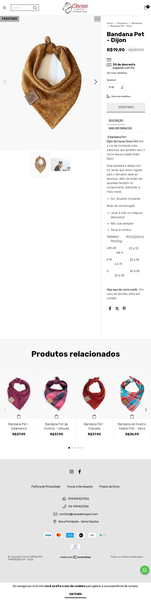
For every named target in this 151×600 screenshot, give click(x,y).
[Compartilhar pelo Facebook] (110, 308)
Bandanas (137, 23)
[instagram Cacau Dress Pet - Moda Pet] (71, 471)
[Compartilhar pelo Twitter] (117, 308)
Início (110, 23)
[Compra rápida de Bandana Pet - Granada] (94, 416)
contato (112, 298)
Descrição (116, 120)
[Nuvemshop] (75, 558)
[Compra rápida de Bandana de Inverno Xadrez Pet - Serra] (132, 416)
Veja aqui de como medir (122, 289)
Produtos (122, 23)
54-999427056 (78, 506)
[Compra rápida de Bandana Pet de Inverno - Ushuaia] (56, 416)
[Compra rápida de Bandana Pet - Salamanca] (19, 416)
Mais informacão (120, 128)
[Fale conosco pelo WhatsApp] (144, 570)
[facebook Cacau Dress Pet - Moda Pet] (79, 471)
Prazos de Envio (109, 486)
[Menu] (7, 8)
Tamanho (111, 80)
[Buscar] (35, 8)
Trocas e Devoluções (80, 486)
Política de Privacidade (45, 486)
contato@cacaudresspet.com (78, 514)
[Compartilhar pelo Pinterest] (124, 308)
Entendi (75, 594)
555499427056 (78, 499)
